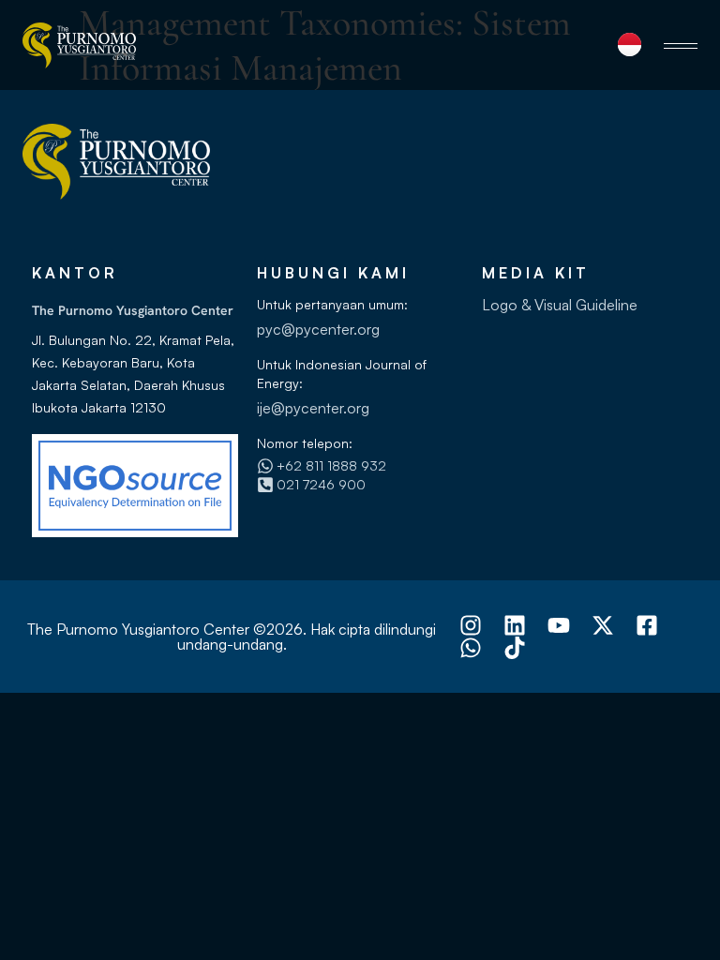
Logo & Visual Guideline (560, 304)
